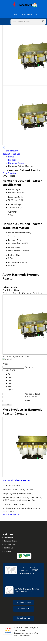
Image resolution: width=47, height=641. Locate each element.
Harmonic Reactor (16, 163)
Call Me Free (25, 618)
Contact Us (8, 548)
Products (12, 160)
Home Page (8, 537)
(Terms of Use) (20, 630)
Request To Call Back (12, 154)
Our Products (9, 544)
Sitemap (7, 551)
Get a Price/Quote (11, 173)
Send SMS (25, 609)
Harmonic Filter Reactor (16, 480)
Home (11, 156)
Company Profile (10, 541)
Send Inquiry (12, 150)
